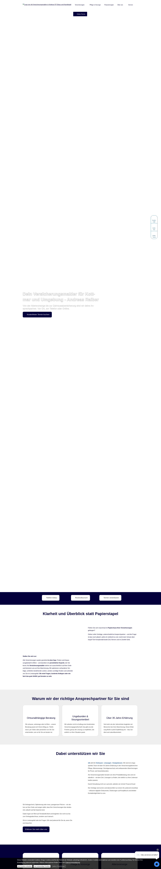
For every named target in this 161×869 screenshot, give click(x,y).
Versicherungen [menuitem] (79, 5)
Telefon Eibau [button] (51, 598)
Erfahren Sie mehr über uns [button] (36, 829)
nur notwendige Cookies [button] (42, 866)
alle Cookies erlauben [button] (25, 866)
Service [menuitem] (130, 5)
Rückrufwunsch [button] (81, 598)
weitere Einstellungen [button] (58, 866)
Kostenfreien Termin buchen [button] (38, 314)
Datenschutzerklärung (72, 862)
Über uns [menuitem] (120, 5)
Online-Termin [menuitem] (81, 14)
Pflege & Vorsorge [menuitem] (95, 5)
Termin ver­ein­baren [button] (111, 598)
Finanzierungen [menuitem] (109, 5)
